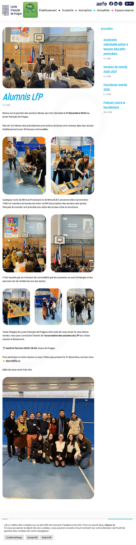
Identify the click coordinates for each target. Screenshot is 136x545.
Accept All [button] (32, 537)
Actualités (103, 10)
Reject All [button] (46, 537)
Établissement (48, 10)
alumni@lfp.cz (13, 360)
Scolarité (67, 10)
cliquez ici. (110, 524)
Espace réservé (124, 10)
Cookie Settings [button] (14, 537)
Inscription (85, 10)
